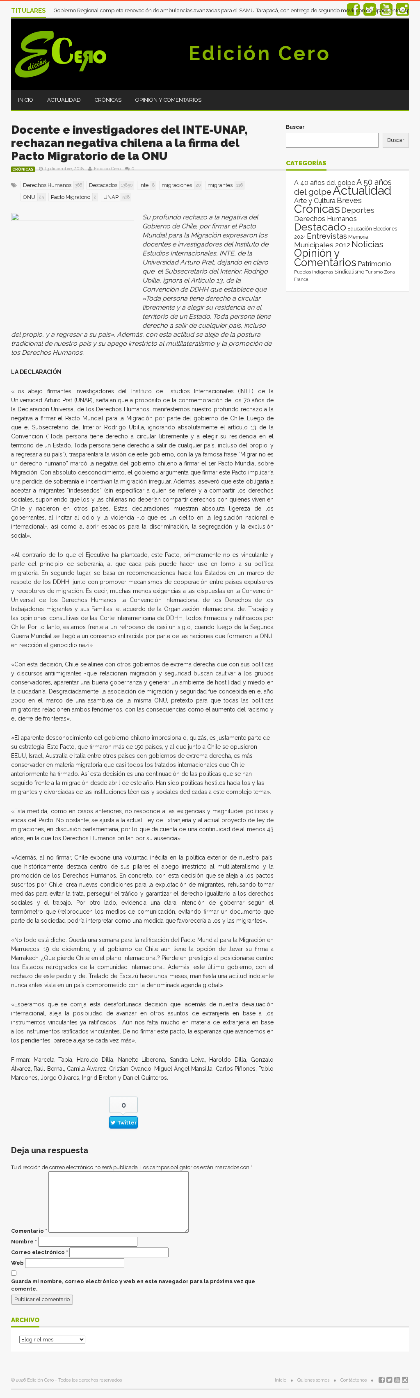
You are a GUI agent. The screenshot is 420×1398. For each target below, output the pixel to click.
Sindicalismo (349, 272)
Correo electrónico (39, 1252)
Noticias (367, 244)
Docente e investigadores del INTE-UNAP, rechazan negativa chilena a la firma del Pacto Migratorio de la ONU (129, 143)
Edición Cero (259, 53)
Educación (359, 229)
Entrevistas (327, 236)
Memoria (358, 237)
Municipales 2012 (322, 245)
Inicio (25, 100)
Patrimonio (374, 264)
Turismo (374, 271)
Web (17, 1263)
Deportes (357, 210)
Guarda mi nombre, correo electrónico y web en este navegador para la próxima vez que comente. (133, 1285)
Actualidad (64, 100)
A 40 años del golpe (324, 183)
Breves (349, 200)
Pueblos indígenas (313, 271)
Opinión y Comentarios (168, 100)
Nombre (24, 1241)
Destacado (320, 227)
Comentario (29, 1231)
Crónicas (108, 100)
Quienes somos (313, 1380)
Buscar (295, 127)
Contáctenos (353, 1380)
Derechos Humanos (325, 218)
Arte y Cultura (315, 201)
